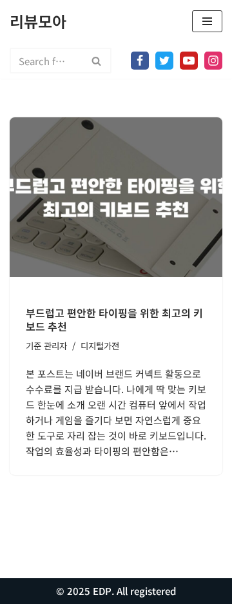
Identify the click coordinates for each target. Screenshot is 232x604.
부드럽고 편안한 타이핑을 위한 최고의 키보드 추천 (114, 319)
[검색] (96, 60)
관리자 (55, 345)
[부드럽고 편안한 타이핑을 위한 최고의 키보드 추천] (116, 197)
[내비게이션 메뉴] (207, 21)
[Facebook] (140, 61)
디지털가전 (100, 345)
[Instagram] (213, 61)
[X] (164, 61)
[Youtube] (189, 61)
